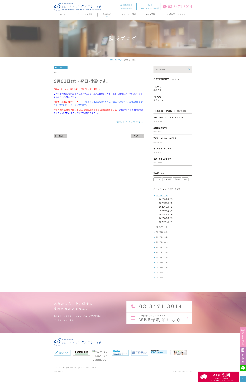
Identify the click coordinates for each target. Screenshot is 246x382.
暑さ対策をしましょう (162, 148)
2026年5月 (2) (166, 207)
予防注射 (167, 179)
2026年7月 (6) (166, 199)
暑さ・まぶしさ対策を (162, 159)
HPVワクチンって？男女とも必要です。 (169, 117)
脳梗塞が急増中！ (160, 128)
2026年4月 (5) (166, 211)
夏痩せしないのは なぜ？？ (164, 138)
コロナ (157, 179)
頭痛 (185, 179)
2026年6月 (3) (166, 203)
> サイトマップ (58, 371)
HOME (111, 60)
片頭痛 (177, 179)
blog (60, 67)
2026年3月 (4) (166, 214)
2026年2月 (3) (166, 218)
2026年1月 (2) (166, 222)
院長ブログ (118, 60)
